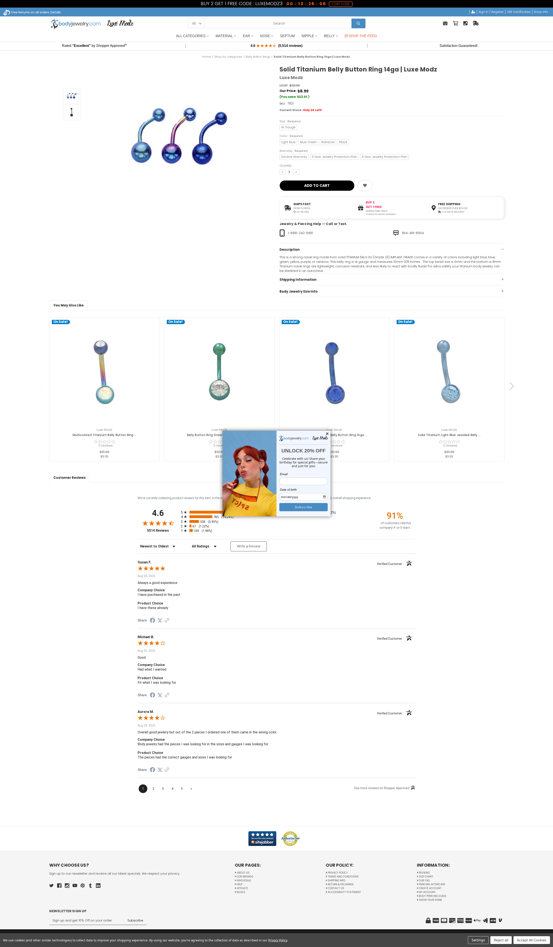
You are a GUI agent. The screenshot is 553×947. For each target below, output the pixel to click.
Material (224, 36)
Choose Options (107, 379)
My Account (427, 892)
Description (290, 249)
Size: (290, 121)
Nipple (308, 36)
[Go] (358, 23)
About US (242, 872)
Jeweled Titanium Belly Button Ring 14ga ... (334, 435)
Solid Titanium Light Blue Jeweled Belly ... (449, 435)
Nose (265, 36)
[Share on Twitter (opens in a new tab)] (159, 620)
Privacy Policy (337, 872)
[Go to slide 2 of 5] (511, 386)
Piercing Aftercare (431, 884)
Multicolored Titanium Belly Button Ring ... (105, 435)
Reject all (501, 940)
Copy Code (341, 4)
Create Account (430, 888)
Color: (291, 136)
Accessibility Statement (344, 892)
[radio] (276, 516)
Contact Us (335, 888)
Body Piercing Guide (432, 896)
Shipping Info (336, 880)
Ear (246, 36)
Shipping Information (298, 279)
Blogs (240, 892)
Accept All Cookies (532, 940)
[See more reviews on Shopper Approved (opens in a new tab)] (167, 620)
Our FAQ (424, 880)
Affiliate (242, 888)
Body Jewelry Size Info (299, 291)
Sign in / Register (491, 12)
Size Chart (425, 876)
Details (56, 12)
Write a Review (249, 546)
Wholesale (243, 880)
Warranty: (294, 151)
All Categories (191, 36)
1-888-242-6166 (300, 233)
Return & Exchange (340, 884)
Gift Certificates (519, 12)
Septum (287, 36)
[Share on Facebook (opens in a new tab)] (152, 621)
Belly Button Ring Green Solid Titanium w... (219, 435)
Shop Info (541, 12)
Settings (478, 940)
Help (239, 884)
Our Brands (244, 876)
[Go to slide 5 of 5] (41, 386)
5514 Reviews (163, 530)
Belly (329, 36)
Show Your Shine (430, 900)
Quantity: (286, 165)
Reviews (424, 872)
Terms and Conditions (343, 876)
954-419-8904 (413, 233)
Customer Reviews (69, 477)
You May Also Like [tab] (68, 305)
